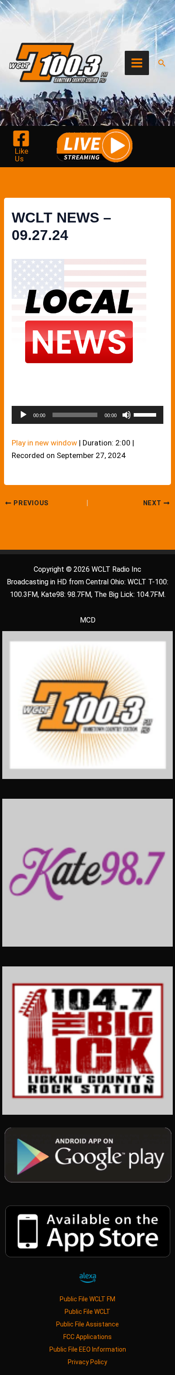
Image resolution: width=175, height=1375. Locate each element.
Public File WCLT (87, 1311)
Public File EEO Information (87, 1349)
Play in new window (44, 442)
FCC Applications (87, 1336)
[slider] (146, 414)
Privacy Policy (87, 1362)
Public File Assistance (87, 1324)
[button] (162, 63)
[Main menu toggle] (137, 63)
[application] (87, 415)
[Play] (23, 414)
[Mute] (126, 414)
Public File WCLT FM (87, 1299)
